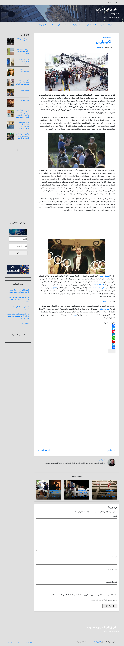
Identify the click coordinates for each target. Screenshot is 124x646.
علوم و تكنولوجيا (91, 24)
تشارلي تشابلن (104, 309)
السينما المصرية (44, 450)
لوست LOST (25, 90)
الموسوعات (42, 24)
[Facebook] (76, 325)
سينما (98, 47)
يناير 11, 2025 (55, 496)
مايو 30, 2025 (111, 496)
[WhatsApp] (76, 338)
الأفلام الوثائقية (54, 493)
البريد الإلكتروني (111, 569)
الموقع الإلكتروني (111, 582)
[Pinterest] (76, 331)
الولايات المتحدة (98, 288)
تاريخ (101, 24)
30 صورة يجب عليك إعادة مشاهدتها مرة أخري (23, 51)
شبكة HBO (83, 493)
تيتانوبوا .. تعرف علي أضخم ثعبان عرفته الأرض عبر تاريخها (22, 136)
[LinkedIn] (76, 334)
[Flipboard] (76, 341)
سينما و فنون (77, 24)
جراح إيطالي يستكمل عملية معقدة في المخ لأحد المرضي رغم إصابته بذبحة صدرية (18, 316)
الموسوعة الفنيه (107, 37)
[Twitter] (76, 328)
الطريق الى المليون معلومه (103, 627)
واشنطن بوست (109, 493)
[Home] (117, 23)
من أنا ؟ (19, 642)
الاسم (114, 557)
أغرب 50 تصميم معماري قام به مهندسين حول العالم (22, 82)
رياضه (67, 24)
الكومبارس (104, 42)
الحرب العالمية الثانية (22, 100)
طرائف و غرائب (55, 24)
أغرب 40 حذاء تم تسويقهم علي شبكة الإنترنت (23, 61)
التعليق (114, 516)
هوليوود (74, 315)
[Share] (76, 347)
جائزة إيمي (111, 450)
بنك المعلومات (29, 642)
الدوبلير (105, 301)
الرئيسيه (39, 642)
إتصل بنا (10, 642)
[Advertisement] (100, 226)
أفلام (102, 47)
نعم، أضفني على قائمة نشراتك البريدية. (103, 600)
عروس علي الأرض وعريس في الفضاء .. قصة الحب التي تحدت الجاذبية (19, 299)
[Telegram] (76, 344)
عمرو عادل (102, 459)
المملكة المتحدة (104, 276)
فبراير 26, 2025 (83, 496)
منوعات (110, 24)
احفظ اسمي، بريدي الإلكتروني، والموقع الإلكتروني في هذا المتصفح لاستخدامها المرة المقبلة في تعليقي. (83, 595)
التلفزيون (53, 288)
